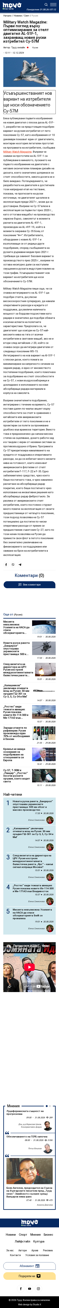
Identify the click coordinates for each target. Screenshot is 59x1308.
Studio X (37, 1304)
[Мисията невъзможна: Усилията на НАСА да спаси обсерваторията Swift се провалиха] (44, 627)
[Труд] (29, 1223)
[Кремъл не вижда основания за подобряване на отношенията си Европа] (44, 754)
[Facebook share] (6, 565)
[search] (46, 4)
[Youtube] (29, 1288)
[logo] (12, 6)
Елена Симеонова (36, 820)
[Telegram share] (20, 565)
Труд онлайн (18, 47)
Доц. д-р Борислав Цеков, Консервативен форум (30, 1125)
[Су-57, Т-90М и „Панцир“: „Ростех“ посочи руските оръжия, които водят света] (44, 775)
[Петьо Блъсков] (48, 1148)
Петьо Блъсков (35, 1148)
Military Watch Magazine (17, 151)
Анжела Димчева (45, 1205)
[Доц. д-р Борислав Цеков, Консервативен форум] (48, 1126)
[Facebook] (21, 1288)
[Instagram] (38, 1288)
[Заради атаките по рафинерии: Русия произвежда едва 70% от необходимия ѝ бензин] (44, 733)
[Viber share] (13, 565)
